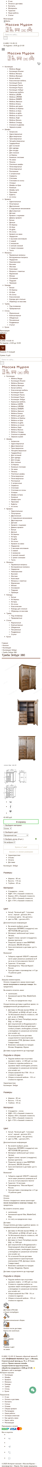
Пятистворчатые (15, 166)
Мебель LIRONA (15, 97)
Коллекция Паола (16, 85)
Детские (12, 213)
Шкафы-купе (14, 190)
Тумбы (7, 304)
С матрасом (14, 243)
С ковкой (12, 241)
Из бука (12, 227)
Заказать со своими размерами (21, 851)
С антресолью (14, 173)
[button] (36, 839)
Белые (11, 220)
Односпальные (15, 201)
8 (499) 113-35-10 (7, 340)
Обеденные (13, 318)
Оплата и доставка (15, 3)
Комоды (8, 285)
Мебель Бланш (15, 104)
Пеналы (12, 162)
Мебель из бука (15, 111)
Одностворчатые (15, 134)
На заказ (12, 159)
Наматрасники (14, 262)
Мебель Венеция (15, 76)
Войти (8, 21)
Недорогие (13, 236)
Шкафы (7, 129)
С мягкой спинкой (16, 245)
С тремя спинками (16, 248)
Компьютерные (15, 315)
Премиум (12, 283)
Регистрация (8, 18)
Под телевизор (15, 306)
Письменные (14, 320)
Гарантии (11, 10)
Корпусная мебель (16, 92)
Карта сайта (9, 1420)
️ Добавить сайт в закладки (11, 1370)
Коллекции (9, 66)
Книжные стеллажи (16, 157)
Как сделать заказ (11, 1418)
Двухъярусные (14, 211)
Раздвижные (14, 322)
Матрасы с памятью (17, 271)
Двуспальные (14, 206)
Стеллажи (13, 178)
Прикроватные (14, 308)
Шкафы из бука (15, 185)
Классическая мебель (17, 80)
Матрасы (8, 252)
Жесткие (12, 266)
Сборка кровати (11, 1408)
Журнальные (14, 313)
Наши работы (13, 13)
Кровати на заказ (15, 234)
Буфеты (12, 194)
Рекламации (9, 1422)
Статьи (10, 15)
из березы (13, 155)
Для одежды (14, 148)
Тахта (11, 250)
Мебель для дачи (16, 106)
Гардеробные (14, 143)
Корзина (3, 352)
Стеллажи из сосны (16, 180)
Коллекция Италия (16, 71)
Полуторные (14, 204)
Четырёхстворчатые (17, 141)
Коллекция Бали (15, 83)
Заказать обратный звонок (26, 1356)
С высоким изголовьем (18, 238)
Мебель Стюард (15, 122)
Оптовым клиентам (12, 1415)
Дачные (12, 222)
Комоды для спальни (17, 299)
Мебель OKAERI (15, 99)
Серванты (13, 176)
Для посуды (13, 150)
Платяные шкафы (16, 164)
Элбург (15, 865)
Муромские (13, 273)
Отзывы (7, 1406)
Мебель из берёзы (16, 108)
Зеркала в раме (15, 127)
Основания (13, 278)
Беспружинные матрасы (18, 257)
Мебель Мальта (15, 120)
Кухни (7, 327)
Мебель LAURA (15, 94)
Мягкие (12, 276)
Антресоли (13, 131)
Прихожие (13, 192)
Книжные (12, 187)
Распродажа (9, 1411)
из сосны (12, 197)
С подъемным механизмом (19, 208)
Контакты (11, 6)
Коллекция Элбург (16, 90)
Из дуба (12, 229)
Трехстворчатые (15, 138)
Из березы (13, 224)
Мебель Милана (15, 73)
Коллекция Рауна (16, 87)
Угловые (12, 183)
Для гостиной (14, 145)
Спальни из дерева (16, 124)
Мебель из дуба (15, 113)
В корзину (21, 821)
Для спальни (14, 152)
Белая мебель (14, 78)
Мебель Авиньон (15, 101)
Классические (14, 297)
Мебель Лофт (14, 118)
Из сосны (12, 231)
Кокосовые (13, 269)
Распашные (13, 171)
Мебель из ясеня (15, 115)
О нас (10, 1)
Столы (7, 311)
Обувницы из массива (17, 301)
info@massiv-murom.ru (15, 1358)
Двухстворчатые (15, 136)
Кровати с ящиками (16, 215)
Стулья (12, 324)
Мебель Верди (15, 69)
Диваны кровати (15, 218)
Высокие (12, 264)
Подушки (12, 280)
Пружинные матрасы (17, 255)
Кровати (8, 199)
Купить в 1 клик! (21, 847)
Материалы (12, 8)
